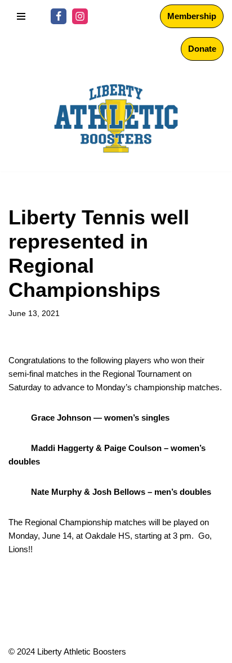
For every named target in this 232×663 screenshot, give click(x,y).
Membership (191, 16)
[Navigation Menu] (21, 16)
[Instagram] (80, 16)
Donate (202, 48)
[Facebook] (58, 16)
